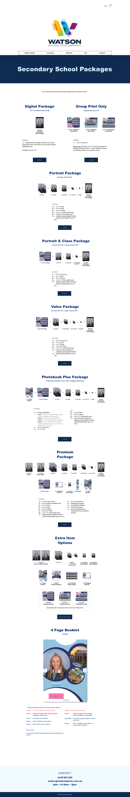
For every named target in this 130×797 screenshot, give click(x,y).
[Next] (85, 671)
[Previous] (45, 671)
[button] (110, 5)
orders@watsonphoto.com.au (65, 781)
